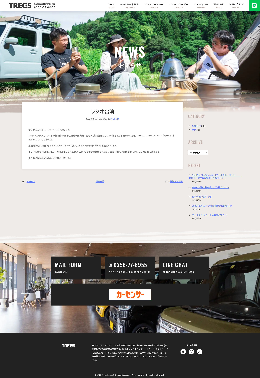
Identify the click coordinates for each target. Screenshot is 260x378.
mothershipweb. (157, 375)
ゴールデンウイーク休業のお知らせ (209, 215)
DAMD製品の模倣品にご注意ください (210, 187)
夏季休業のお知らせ (202, 196)
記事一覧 (100, 181)
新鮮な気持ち (176, 181)
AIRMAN (31, 181)
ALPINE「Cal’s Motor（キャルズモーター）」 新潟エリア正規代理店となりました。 (215, 176)
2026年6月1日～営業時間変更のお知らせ (212, 205)
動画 (194, 129)
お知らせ (114, 118)
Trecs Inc (105, 375)
